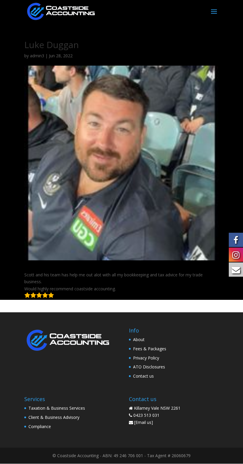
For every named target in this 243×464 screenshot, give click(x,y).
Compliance (39, 426)
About (139, 339)
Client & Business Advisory (53, 417)
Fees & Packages (149, 348)
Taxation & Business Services (56, 408)
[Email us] (143, 422)
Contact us (143, 376)
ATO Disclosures (149, 367)
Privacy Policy (146, 358)
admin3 (37, 55)
